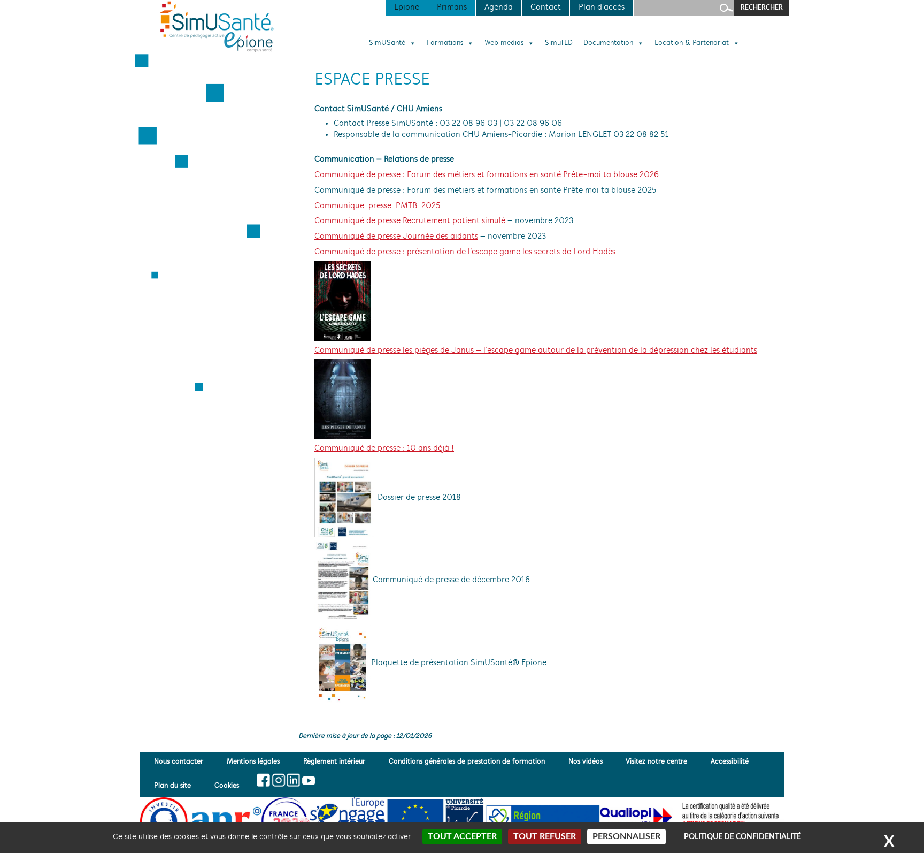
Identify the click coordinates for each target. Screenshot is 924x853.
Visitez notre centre (656, 762)
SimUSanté (387, 43)
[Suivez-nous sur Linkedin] (293, 780)
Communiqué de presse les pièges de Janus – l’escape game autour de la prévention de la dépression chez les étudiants (535, 350)
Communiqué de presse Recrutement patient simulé (409, 221)
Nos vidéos (585, 762)
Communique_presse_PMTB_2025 (377, 206)
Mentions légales (253, 762)
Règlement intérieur (334, 762)
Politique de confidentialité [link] (742, 837)
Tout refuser (544, 836)
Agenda (498, 7)
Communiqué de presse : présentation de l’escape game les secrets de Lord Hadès (464, 252)
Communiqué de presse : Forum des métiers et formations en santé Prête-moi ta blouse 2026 (486, 175)
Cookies (226, 786)
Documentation (608, 43)
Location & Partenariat (691, 43)
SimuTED (559, 43)
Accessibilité (730, 762)
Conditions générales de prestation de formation (467, 762)
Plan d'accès (602, 7)
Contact (545, 7)
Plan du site (172, 786)
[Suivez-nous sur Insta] (278, 780)
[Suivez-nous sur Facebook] (264, 780)
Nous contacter (178, 762)
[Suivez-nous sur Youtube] (307, 780)
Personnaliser (626, 836)
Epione (406, 7)
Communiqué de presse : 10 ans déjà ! (384, 448)
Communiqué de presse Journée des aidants (396, 236)
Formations (445, 43)
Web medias (503, 43)
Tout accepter (462, 836)
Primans (452, 7)
